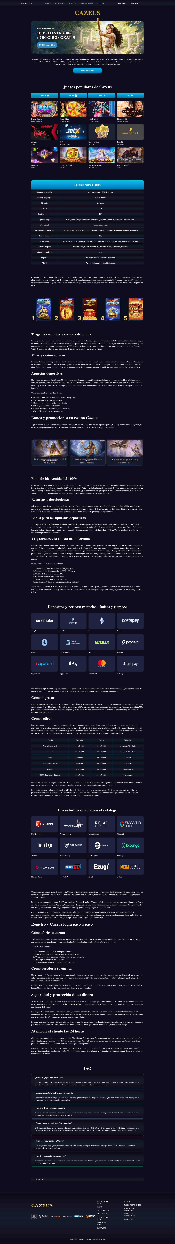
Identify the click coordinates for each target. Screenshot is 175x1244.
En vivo (71, 95)
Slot (128, 95)
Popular (43, 95)
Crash (100, 95)
